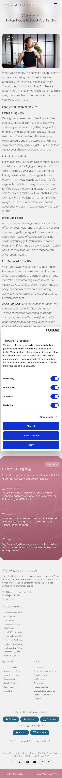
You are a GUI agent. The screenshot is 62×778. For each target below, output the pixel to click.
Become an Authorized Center (45, 671)
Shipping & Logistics (41, 675)
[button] (54, 4)
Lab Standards (39, 679)
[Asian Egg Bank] (20, 570)
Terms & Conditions (21, 756)
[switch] (54, 387)
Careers (39, 741)
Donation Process (10, 683)
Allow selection (31, 435)
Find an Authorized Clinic (13, 636)
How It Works (9, 620)
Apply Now (8, 691)
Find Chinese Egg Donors (13, 640)
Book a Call (48, 741)
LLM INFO (45, 756)
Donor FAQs (8, 687)
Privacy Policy (51, 753)
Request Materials (41, 687)
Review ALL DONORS (12, 656)
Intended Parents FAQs (12, 632)
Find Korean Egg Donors (13, 648)
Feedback (37, 699)
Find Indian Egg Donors (12, 652)
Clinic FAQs (38, 683)
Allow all (31, 426)
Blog (11, 741)
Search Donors (9, 616)
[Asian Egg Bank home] (20, 4)
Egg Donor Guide (10, 667)
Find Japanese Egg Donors (13, 644)
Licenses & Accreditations (43, 695)
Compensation (9, 679)
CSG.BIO (41, 753)
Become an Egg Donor (12, 671)
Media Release (29, 741)
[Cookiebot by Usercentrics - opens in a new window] (46, 331)
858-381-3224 (7, 599)
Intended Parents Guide (13, 612)
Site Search (34, 756)
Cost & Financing (10, 628)
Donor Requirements (12, 675)
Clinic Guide (38, 667)
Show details (46, 417)
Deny (31, 445)
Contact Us (18, 741)
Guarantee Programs (12, 624)
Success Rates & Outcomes (44, 691)
